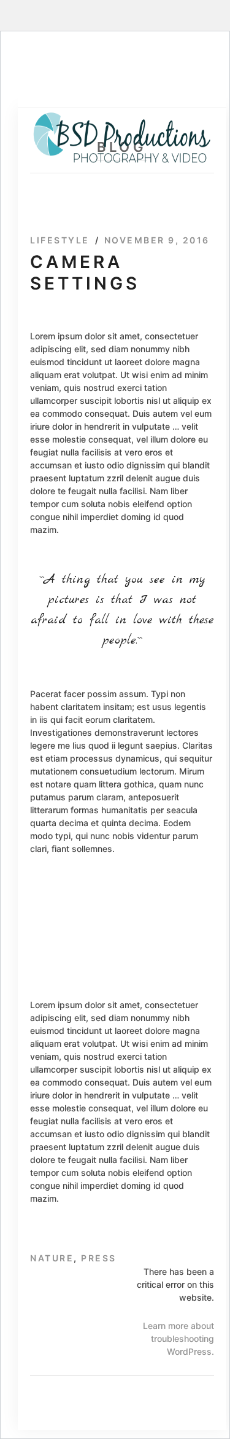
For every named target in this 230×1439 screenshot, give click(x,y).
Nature (52, 1258)
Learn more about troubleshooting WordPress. (178, 1338)
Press (99, 1258)
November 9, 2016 (157, 240)
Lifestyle (60, 240)
